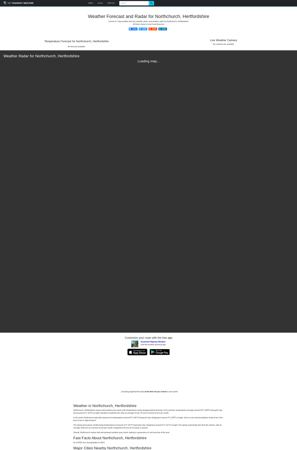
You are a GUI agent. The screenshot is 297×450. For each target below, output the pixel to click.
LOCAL (100, 3)
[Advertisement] (148, 373)
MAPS (90, 3)
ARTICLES (111, 3)
